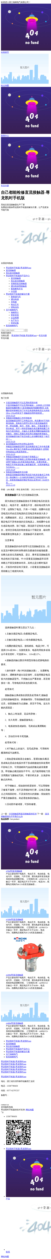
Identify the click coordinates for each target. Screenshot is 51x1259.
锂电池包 (15, 307)
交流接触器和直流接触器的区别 (23, 814)
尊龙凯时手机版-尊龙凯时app (18, 268)
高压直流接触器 (13, 273)
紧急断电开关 (17, 289)
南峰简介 (15, 312)
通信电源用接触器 (19, 286)
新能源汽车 (16, 297)
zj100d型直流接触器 (14, 919)
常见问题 (43, 335)
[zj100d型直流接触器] (25, 917)
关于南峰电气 (12, 310)
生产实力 (15, 320)
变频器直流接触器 (19, 283)
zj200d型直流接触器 (14, 975)
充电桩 (14, 302)
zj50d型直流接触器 (14, 871)
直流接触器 (11, 270)
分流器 (14, 291)
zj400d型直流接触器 (14, 1023)
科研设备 (15, 323)
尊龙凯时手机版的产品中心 (18, 276)
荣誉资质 (15, 315)
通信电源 (15, 299)
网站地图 (30, 1110)
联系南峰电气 (12, 326)
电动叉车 (15, 305)
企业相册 (15, 318)
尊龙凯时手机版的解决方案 (18, 294)
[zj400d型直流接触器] (25, 1021)
